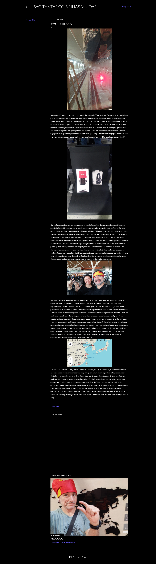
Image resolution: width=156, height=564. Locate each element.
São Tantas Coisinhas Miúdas (65, 6)
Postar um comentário (68, 542)
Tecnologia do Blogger (80, 557)
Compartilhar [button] (30, 20)
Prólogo (56, 538)
